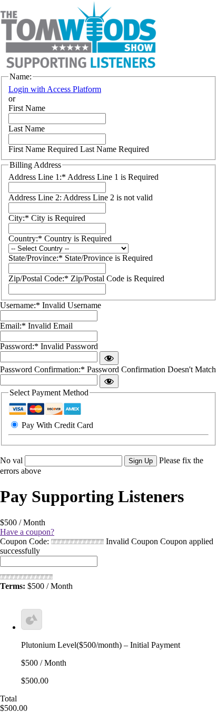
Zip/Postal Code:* (39, 278)
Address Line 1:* (37, 176)
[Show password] (109, 358)
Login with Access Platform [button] (54, 89)
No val (11, 460)
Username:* (20, 305)
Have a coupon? (27, 531)
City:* (19, 217)
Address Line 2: (35, 197)
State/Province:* (36, 257)
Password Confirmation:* (42, 369)
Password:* (19, 346)
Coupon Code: (24, 541)
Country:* (26, 238)
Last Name (26, 128)
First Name (26, 108)
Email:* (13, 325)
